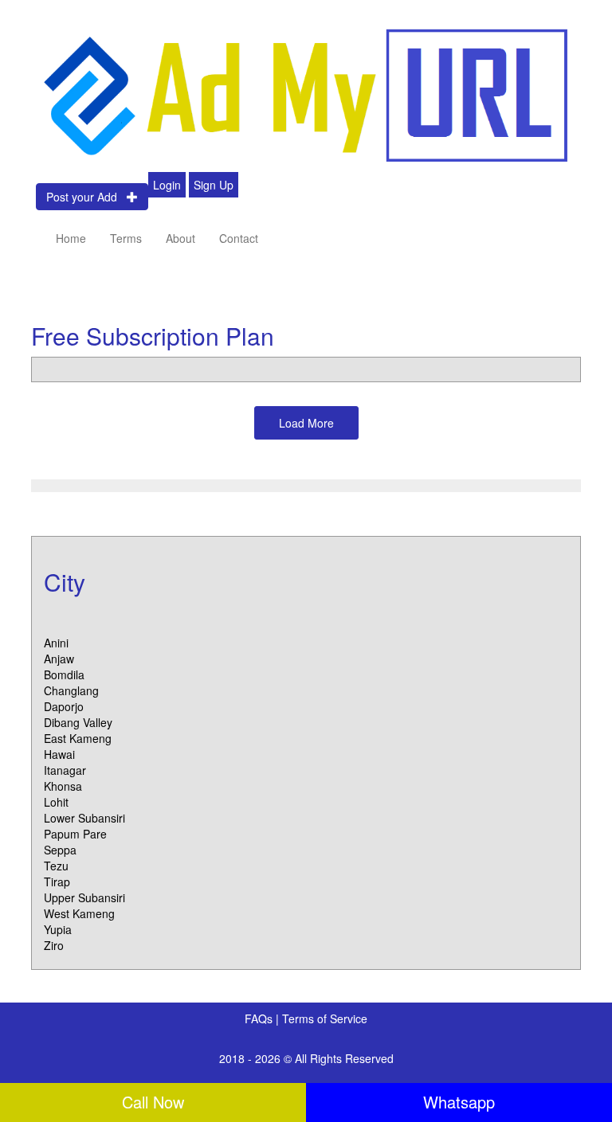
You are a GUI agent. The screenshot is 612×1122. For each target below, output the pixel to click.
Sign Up (213, 185)
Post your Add (86, 197)
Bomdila (64, 674)
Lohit (56, 802)
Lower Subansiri (84, 818)
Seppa (60, 850)
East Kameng (78, 738)
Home (71, 238)
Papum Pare (75, 834)
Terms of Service (324, 1018)
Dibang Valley (78, 722)
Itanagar (65, 770)
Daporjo (64, 706)
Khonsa (63, 786)
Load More (306, 423)
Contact (238, 238)
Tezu (56, 866)
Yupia (58, 929)
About (180, 238)
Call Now (153, 1101)
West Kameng (79, 913)
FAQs (260, 1018)
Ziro (54, 945)
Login (167, 185)
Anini (56, 643)
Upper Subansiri (84, 897)
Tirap (57, 881)
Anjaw (59, 659)
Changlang (71, 690)
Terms (126, 238)
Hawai (59, 754)
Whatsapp (459, 1101)
